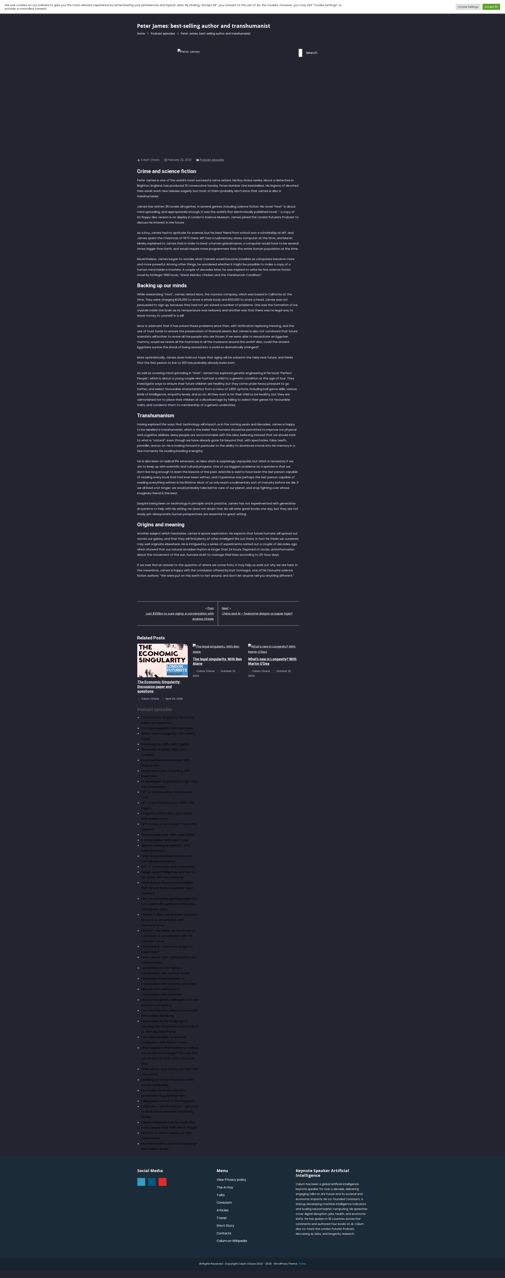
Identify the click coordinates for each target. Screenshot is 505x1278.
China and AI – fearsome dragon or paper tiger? (257, 611)
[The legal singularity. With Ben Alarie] (218, 649)
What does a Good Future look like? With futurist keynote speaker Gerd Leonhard (167, 887)
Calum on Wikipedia (232, 1241)
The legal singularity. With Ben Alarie (167, 728)
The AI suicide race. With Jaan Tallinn (168, 835)
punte (302, 1263)
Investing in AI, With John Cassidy (165, 744)
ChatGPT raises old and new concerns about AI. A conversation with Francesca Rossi (169, 919)
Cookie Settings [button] (468, 7)
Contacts (224, 1233)
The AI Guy (225, 1187)
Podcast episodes (212, 160)
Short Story (225, 1225)
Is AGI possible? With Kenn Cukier (165, 840)
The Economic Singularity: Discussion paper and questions (158, 686)
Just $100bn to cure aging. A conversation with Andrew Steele (180, 613)
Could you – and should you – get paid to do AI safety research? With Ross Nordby (169, 1111)
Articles (222, 1210)
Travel (221, 1218)
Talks (221, 1195)
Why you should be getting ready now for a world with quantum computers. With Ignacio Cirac (169, 903)
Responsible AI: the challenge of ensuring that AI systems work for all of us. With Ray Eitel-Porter (169, 1026)
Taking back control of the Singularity (168, 1101)
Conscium (224, 1202)
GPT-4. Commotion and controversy (168, 866)
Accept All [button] (491, 7)
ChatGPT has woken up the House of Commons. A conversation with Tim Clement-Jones (168, 935)
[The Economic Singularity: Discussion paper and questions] (162, 660)
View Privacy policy (231, 1179)
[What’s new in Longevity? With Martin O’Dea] (273, 649)
